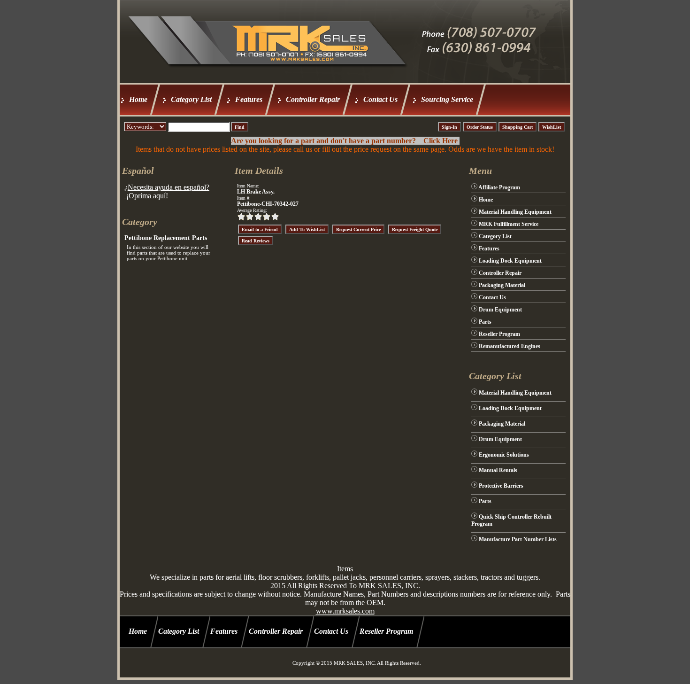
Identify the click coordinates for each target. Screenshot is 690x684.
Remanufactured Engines (509, 346)
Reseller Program (499, 334)
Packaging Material (502, 285)
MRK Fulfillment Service (508, 224)
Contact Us (380, 99)
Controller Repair (313, 99)
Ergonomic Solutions (504, 454)
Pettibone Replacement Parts (165, 237)
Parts (485, 322)
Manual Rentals (498, 470)
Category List (191, 99)
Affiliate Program (499, 187)
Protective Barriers (501, 485)
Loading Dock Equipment (510, 260)
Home (138, 99)
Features (248, 99)
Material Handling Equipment (515, 212)
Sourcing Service (447, 99)
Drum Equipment (500, 309)
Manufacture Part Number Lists (518, 539)
